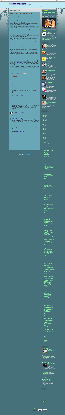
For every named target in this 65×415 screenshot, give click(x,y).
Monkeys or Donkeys (47, 218)
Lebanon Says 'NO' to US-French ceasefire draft (48, 294)
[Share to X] (24, 73)
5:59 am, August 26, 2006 (20, 131)
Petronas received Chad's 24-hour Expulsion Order (48, 172)
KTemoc (13, 112)
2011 (44, 132)
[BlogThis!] (23, 73)
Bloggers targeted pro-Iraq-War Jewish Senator (48, 268)
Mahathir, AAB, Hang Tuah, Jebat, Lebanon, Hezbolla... (48, 252)
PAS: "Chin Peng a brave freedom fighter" (47, 154)
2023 (44, 116)
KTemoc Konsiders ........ (20, 4)
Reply (13, 86)
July (44, 333)
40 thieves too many (47, 241)
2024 (44, 115)
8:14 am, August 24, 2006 (20, 95)
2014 (44, 128)
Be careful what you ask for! (50, 76)
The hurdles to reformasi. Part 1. (48, 380)
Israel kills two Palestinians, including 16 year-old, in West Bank (51, 102)
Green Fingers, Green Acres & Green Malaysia (48, 263)
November (45, 141)
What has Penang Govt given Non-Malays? (48, 231)
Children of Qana (46, 326)
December (45, 139)
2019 (44, 121)
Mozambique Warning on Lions (49, 194)
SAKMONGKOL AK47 (46, 379)
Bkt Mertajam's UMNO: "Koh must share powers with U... (48, 236)
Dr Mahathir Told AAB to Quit (48, 286)
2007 (44, 137)
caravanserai (45, 355)
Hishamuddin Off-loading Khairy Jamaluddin (48, 197)
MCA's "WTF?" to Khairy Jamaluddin (47, 202)
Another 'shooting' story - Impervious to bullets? (48, 301)
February (45, 340)
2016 (44, 125)
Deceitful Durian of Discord (50, 57)
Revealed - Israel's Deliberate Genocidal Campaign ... (48, 329)
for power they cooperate (46, 356)
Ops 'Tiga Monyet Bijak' (47, 311)
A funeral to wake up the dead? (48, 186)
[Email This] (22, 73)
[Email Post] (21, 73)
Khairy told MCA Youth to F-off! (48, 166)
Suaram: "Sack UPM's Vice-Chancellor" (48, 190)
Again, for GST (48, 88)
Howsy (13, 78)
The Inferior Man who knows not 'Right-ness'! (48, 156)
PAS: (50, 83)
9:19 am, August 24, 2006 (20, 104)
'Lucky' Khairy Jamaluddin (48, 297)
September (45, 143)
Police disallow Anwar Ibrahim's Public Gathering (48, 216)
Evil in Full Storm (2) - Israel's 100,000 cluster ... (48, 146)
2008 (44, 136)
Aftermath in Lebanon (47, 234)
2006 (44, 138)
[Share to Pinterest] (26, 73)
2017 (44, 124)
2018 (44, 123)
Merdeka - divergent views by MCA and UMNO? (48, 148)
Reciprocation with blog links (48, 223)
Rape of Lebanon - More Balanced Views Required (48, 266)
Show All (55, 385)
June (45, 335)
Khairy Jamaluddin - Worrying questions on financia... (48, 257)
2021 (44, 119)
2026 (44, 112)
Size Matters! (46, 179)
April (45, 337)
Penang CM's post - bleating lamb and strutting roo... (48, 244)
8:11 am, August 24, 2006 (20, 89)
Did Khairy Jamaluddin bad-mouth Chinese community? (48, 208)
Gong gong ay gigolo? (47, 169)
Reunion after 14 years (47, 185)
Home (25, 151)
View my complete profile (46, 39)
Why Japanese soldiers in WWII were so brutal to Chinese (50, 64)
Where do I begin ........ (47, 174)
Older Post (38, 151)
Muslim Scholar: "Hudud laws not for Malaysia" (48, 181)
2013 (44, 129)
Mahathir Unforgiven (49, 95)
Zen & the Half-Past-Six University (47, 220)
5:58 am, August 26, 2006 (20, 125)
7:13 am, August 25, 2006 (18, 118)
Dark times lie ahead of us (50, 44)
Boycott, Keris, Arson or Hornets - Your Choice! (47, 323)
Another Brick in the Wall (47, 362)
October (45, 142)
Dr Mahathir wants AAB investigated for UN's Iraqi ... (48, 183)
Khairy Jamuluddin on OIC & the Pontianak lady (48, 308)
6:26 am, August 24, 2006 (18, 78)
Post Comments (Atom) (26, 154)
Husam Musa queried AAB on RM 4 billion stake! (48, 233)
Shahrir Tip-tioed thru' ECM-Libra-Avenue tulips (48, 271)
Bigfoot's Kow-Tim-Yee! (47, 292)
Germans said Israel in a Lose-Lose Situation (48, 332)
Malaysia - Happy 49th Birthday (48, 150)
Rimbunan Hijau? (46, 206)
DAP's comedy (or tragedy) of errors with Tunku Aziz (50, 71)
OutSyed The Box (46, 348)
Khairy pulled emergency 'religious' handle (47, 164)
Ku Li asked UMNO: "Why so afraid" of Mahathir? (48, 279)
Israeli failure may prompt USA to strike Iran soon (48, 227)
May (44, 336)
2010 (44, 133)
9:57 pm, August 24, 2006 (20, 112)
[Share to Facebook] (25, 73)
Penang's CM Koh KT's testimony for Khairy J (47, 283)
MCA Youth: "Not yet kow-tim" (48, 195)
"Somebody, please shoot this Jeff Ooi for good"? (48, 303)
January (45, 341)
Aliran (44, 371)
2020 (44, 120)
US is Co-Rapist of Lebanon (48, 253)
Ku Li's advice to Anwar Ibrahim (49, 269)
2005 (44, 343)
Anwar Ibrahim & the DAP (48, 242)
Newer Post (12, 151)
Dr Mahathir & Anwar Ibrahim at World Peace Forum (49, 261)
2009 (44, 134)
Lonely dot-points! (46, 248)
